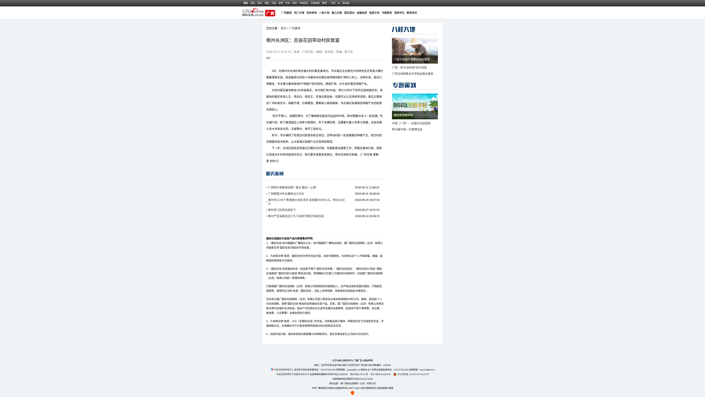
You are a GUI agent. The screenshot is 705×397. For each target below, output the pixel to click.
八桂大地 (324, 12)
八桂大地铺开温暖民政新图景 (412, 59)
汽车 (287, 3)
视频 (267, 3)
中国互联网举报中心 (284, 370)
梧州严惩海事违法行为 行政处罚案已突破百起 (296, 216)
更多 (268, 58)
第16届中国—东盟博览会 (407, 129)
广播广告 (357, 360)
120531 (362, 374)
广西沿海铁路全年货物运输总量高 (412, 73)
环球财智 (315, 3)
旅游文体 (374, 12)
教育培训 (412, 12)
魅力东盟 (337, 12)
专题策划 (387, 12)
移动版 (346, 3)
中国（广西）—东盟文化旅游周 (411, 123)
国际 (253, 3)
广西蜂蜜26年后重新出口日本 (286, 193)
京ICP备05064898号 (380, 374)
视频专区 (399, 12)
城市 (294, 3)
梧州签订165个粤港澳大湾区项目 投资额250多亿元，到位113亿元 (306, 201)
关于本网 (336, 360)
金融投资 (362, 12)
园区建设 (349, 12)
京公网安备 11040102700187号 (413, 374)
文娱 (274, 3)
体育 (281, 3)
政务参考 (312, 12)
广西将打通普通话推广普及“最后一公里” (292, 187)
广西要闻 (286, 12)
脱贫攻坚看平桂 (403, 115)
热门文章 (298, 12)
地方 (333, 3)
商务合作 (347, 360)
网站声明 (368, 360)
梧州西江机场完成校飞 (282, 209)
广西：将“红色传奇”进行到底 (409, 67)
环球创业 (303, 3)
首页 (246, 3)
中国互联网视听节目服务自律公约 (292, 374)
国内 (260, 3)
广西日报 (307, 51)
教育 (324, 3)
